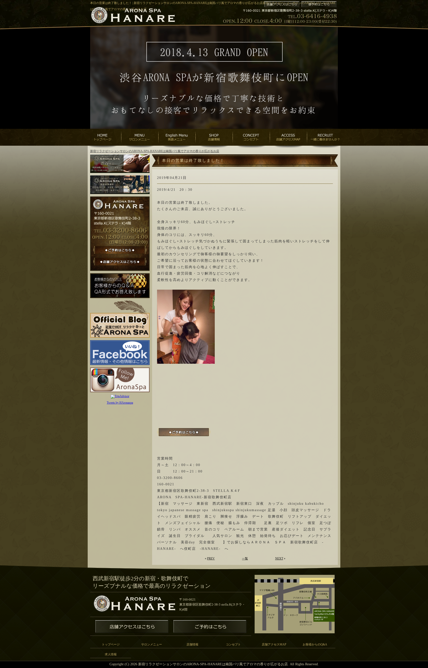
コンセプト (233, 644)
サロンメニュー (151, 644)
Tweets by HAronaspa (120, 402)
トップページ (111, 644)
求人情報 (111, 654)
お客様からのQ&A (315, 644)
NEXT (279, 558)
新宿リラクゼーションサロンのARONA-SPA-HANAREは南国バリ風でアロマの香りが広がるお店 (154, 151)
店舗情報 (192, 644)
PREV (211, 558)
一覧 (245, 558)
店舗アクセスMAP (274, 644)
